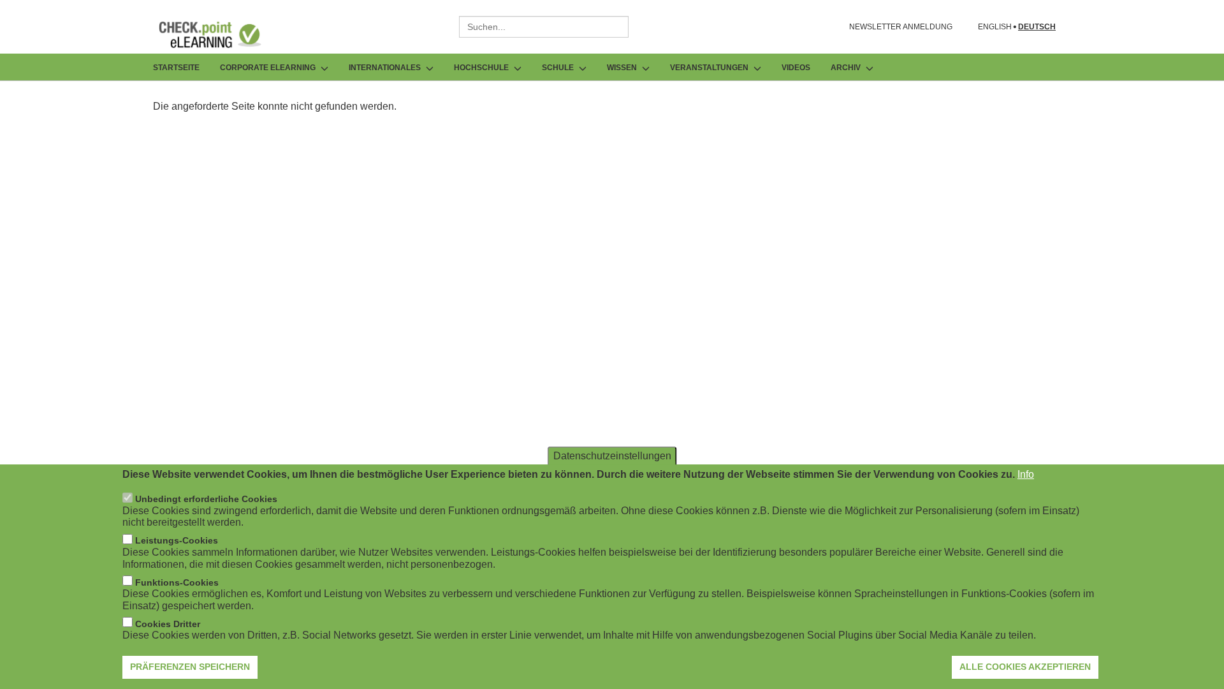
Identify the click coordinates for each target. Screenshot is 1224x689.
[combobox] (544, 27)
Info (1025, 474)
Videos (796, 67)
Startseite (176, 67)
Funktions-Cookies (177, 582)
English (995, 27)
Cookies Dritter (167, 624)
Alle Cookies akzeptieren (1025, 667)
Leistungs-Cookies (176, 541)
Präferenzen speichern (190, 667)
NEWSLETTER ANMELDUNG (900, 26)
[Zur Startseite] (219, 34)
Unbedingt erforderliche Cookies (206, 499)
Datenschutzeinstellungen (612, 455)
